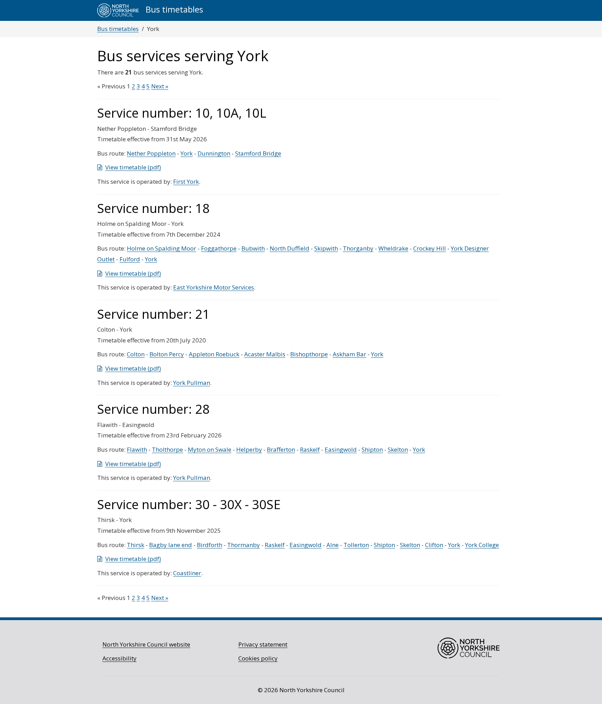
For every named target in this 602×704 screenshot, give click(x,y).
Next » (159, 86)
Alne (332, 545)
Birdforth (209, 545)
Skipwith (326, 248)
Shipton (372, 449)
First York (186, 181)
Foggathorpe (219, 248)
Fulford (129, 259)
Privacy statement (262, 644)
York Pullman (191, 383)
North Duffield (289, 248)
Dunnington (214, 153)
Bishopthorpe (309, 354)
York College (482, 545)
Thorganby (358, 248)
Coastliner (187, 573)
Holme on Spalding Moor (161, 248)
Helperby (249, 449)
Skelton (398, 449)
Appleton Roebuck (214, 354)
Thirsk (135, 545)
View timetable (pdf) (133, 167)
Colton (136, 354)
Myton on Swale (209, 449)
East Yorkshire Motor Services (213, 287)
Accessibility (119, 658)
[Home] (118, 10)
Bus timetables (118, 29)
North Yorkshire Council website (146, 644)
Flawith (137, 449)
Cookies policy (258, 658)
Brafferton (281, 449)
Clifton (434, 545)
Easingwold (341, 449)
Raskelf (310, 449)
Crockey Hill (429, 248)
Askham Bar (349, 354)
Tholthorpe (167, 449)
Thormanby (243, 545)
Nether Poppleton (151, 153)
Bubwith (253, 248)
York (186, 153)
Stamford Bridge (258, 153)
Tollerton (356, 545)
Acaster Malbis (264, 354)
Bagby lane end (170, 545)
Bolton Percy (166, 354)
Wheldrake (393, 248)
